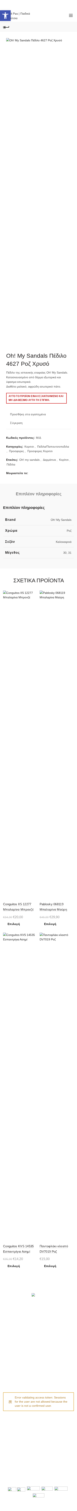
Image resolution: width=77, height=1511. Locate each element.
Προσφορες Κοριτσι (40, 451)
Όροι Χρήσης (11, 1362)
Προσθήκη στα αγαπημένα (28, 414)
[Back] (6, 27)
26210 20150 (18, 1430)
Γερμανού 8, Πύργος (51, 1457)
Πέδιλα (11, 464)
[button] (5, 15)
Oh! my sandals (29, 459)
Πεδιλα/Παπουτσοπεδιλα (53, 446)
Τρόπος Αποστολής (16, 1330)
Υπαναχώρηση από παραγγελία (23, 1374)
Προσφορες (16, 451)
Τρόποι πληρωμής (15, 1324)
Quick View (34, 608)
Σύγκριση (16, 423)
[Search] (42, 15)
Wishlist (54, 13)
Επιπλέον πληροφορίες (38, 494)
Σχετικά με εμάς (13, 1356)
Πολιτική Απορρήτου (16, 1368)
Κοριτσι (29, 446)
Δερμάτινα (49, 459)
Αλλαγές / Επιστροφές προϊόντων (24, 1336)
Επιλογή (14, 924)
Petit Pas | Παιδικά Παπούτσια (26, 1476)
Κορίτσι (64, 459)
